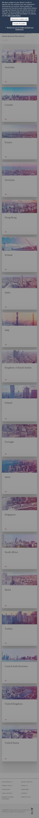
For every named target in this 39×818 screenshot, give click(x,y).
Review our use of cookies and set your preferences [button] (20, 28)
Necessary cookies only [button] (19, 19)
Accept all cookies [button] (19, 24)
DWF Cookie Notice (14, 16)
